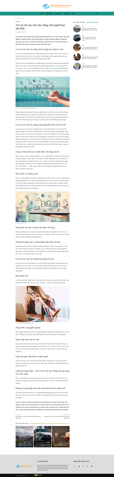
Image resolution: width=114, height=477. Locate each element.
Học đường (49, 13)
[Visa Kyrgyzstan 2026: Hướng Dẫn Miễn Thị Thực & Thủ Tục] (24, 436)
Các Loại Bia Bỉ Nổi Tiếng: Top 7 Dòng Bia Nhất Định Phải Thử (60, 444)
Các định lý (58, 13)
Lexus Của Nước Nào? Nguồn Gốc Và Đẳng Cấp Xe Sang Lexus (42, 444)
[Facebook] (74, 466)
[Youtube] (91, 466)
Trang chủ (18, 18)
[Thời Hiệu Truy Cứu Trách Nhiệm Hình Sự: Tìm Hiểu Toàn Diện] (77, 57)
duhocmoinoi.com (30, 475)
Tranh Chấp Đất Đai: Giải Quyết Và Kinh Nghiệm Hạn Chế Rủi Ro (90, 67)
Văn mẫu (66, 13)
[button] (96, 13)
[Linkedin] (79, 466)
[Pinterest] (83, 466)
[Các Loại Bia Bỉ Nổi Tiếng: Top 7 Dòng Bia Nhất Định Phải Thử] (61, 436)
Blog (73, 13)
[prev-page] (17, 450)
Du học (41, 13)
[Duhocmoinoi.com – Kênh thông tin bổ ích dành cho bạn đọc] (57, 6)
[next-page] (19, 450)
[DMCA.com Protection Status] (38, 475)
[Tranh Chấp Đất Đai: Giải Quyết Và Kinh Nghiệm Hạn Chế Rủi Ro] (77, 66)
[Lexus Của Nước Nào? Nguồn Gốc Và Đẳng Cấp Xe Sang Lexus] (42, 436)
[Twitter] (87, 466)
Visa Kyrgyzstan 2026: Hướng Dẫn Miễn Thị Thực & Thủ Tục (24, 444)
